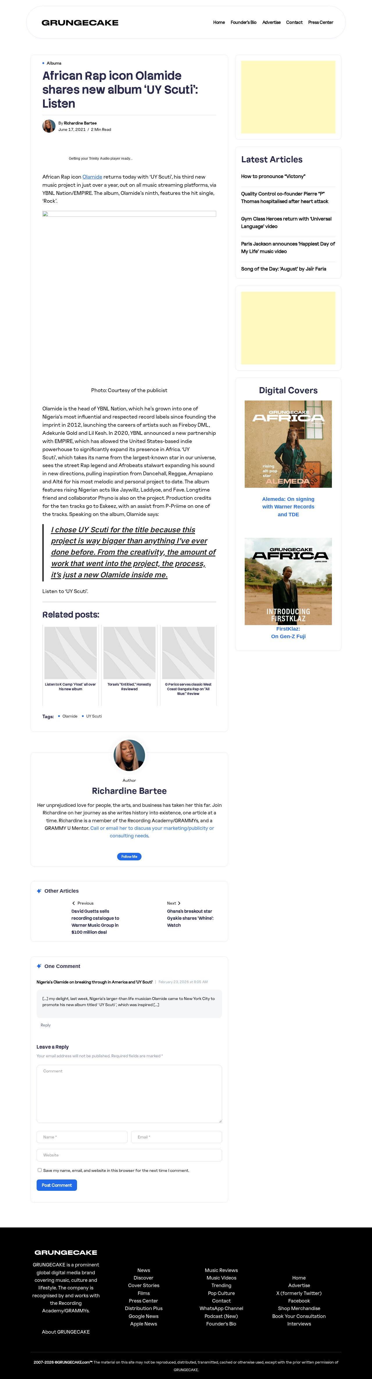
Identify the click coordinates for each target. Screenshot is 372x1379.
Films (144, 1293)
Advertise (299, 1285)
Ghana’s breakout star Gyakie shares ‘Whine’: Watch (190, 918)
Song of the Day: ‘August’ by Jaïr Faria (283, 269)
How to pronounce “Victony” (273, 176)
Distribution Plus (143, 1308)
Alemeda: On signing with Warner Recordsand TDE (288, 506)
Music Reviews (221, 1270)
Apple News (143, 1324)
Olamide (92, 176)
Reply (46, 1024)
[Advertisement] (288, 97)
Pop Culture (221, 1293)
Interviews (299, 1324)
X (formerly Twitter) (299, 1293)
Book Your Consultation (299, 1316)
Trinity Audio (99, 158)
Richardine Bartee (80, 122)
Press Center (143, 1301)
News (143, 1270)
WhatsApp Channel (221, 1308)
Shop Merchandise (299, 1308)
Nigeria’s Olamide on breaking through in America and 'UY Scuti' (95, 981)
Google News (143, 1316)
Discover (143, 1278)
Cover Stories (143, 1285)
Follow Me (129, 856)
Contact (221, 1301)
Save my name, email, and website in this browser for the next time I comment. (116, 1170)
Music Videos (221, 1278)
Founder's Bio (221, 1324)
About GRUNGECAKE (66, 1332)
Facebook (299, 1301)
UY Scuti (94, 715)
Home (299, 1278)
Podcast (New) (221, 1316)
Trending (221, 1285)
